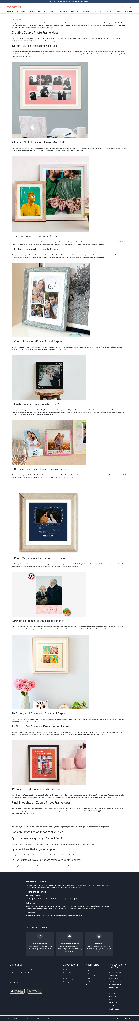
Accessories (108, 11)
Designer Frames (38, 885)
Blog (87, 973)
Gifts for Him (64, 906)
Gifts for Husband (90, 906)
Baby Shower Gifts (50, 915)
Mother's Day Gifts (60, 899)
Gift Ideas (117, 11)
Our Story (66, 970)
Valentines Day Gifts (115, 984)
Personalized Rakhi (115, 972)
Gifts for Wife (99, 906)
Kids (39, 11)
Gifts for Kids (80, 906)
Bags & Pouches (114, 1009)
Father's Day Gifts (38, 899)
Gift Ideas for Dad (49, 899)
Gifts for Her (73, 906)
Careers (65, 976)
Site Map (66, 982)
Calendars (31, 11)
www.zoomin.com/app (17, 986)
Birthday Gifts (40, 915)
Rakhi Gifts (29, 899)
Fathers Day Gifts (114, 975)
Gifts (52, 11)
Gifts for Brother (30, 906)
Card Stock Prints (62, 11)
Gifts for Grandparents (79, 908)
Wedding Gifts (71, 915)
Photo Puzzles (45, 887)
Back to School (70, 899)
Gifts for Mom (56, 906)
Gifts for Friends (57, 908)
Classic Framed (48, 885)
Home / (15, 19)
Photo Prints (74, 11)
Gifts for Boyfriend (37, 908)
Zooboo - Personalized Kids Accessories (23, 973)
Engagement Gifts (61, 915)
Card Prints (53, 887)
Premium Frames (57, 885)
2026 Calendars (114, 994)
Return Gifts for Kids (80, 899)
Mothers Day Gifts (115, 981)
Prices (88, 985)
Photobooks (10, 11)
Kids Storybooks (87, 885)
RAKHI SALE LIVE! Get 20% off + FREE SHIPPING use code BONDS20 (69, 1)
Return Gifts (79, 915)
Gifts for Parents (67, 908)
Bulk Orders (90, 979)
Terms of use (47, 1019)
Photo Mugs (104, 885)
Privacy (39, 1019)
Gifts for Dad (48, 906)
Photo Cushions (36, 887)
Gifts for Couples (47, 908)
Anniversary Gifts (31, 915)
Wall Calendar (78, 885)
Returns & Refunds (69, 973)
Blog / (20, 19)
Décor (46, 11)
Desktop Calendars (68, 885)
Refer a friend (90, 976)
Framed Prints (21, 11)
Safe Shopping (68, 979)
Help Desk (89, 970)
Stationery (98, 11)
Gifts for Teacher (90, 908)
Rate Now (89, 982)
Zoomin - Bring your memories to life (21, 970)
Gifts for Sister (40, 906)
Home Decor (96, 885)
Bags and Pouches (86, 11)
